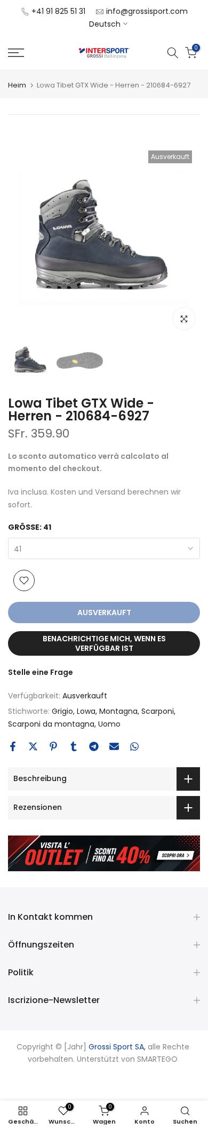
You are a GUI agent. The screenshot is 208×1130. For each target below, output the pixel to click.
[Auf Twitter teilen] (33, 746)
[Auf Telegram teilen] (94, 746)
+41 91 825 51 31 (58, 11)
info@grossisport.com (147, 11)
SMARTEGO (157, 1059)
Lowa (86, 711)
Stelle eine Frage (40, 672)
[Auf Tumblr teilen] (73, 746)
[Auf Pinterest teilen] (53, 746)
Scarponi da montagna (51, 724)
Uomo (109, 724)
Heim (17, 85)
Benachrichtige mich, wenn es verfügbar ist (104, 643)
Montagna (118, 711)
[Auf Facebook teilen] (13, 746)
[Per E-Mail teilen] (114, 746)
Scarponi (157, 711)
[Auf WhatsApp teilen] (134, 746)
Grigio (62, 711)
